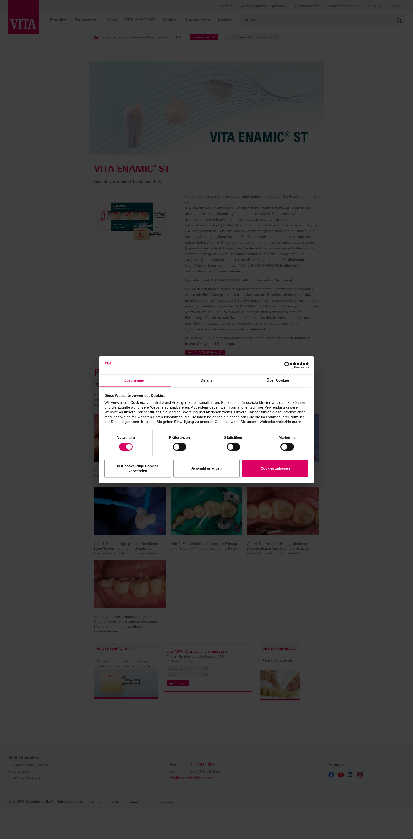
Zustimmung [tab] (135, 380)
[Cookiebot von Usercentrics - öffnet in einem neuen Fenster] (288, 365)
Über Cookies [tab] (278, 380)
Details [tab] (206, 380)
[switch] (179, 447)
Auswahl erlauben (206, 469)
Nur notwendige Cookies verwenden (137, 468)
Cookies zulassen (275, 469)
